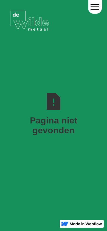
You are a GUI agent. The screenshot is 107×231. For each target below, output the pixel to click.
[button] (95, 7)
